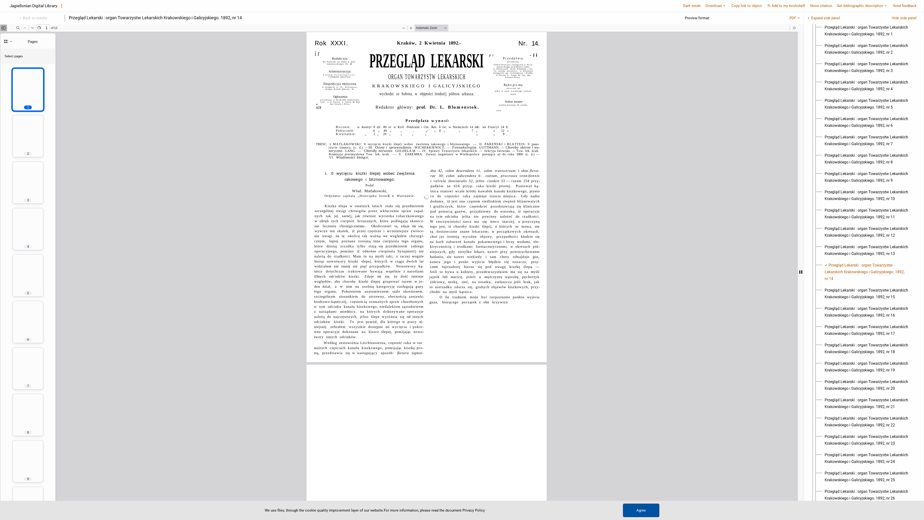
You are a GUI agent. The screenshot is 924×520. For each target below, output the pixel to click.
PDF (792, 18)
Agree (641, 510)
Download (714, 6)
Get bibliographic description (860, 6)
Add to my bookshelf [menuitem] (788, 6)
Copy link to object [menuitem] (747, 6)
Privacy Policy (473, 510)
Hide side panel (904, 18)
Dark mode (692, 6)
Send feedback (905, 6)
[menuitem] (868, 31)
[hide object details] (801, 272)
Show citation (821, 6)
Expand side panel (825, 18)
